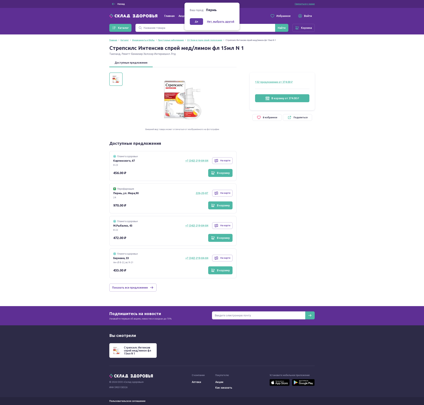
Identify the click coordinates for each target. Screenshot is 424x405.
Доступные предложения (131, 62)
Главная (169, 15)
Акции (182, 15)
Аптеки (196, 381)
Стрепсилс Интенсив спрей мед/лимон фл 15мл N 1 (137, 350)
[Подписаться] (310, 315)
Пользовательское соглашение (127, 401)
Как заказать (223, 387)
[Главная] (134, 15)
